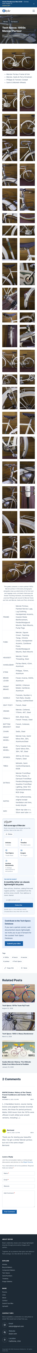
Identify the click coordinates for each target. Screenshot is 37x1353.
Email (6, 1180)
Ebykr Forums (28, 1162)
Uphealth (5, 1306)
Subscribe (18, 905)
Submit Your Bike (7, 1303)
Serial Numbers (7, 1276)
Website (6, 1186)
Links (4, 1295)
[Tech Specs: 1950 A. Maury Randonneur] (18, 1021)
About (4, 1297)
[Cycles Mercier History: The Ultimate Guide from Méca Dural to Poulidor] (18, 1050)
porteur (6, 961)
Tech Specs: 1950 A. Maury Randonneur (17, 1034)
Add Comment (9, 1193)
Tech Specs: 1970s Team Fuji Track (15, 1005)
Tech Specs (14, 21)
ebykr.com (13, 1334)
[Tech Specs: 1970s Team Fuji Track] (18, 993)
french (15, 957)
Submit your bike (14, 944)
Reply (32, 1099)
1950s (6, 957)
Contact (4, 1300)
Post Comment (9, 1212)
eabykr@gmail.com (16, 1326)
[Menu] (34, 11)
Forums (4, 1292)
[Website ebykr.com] (4, 1332)
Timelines (5, 1278)
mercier (24, 957)
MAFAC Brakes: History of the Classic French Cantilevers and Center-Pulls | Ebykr (16, 1094)
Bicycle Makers (7, 1267)
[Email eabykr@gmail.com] (4, 1324)
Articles (4, 1264)
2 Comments (16, 35)
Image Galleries (7, 1281)
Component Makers (8, 1270)
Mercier (5, 21)
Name (6, 1173)
